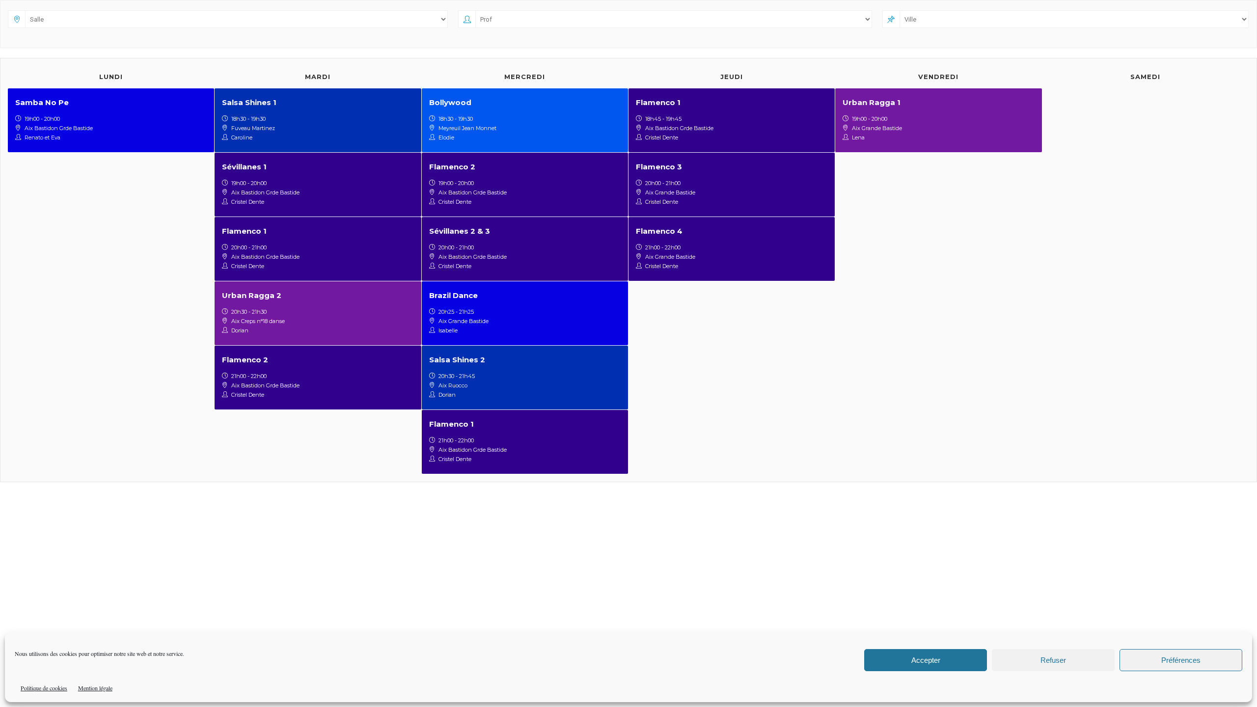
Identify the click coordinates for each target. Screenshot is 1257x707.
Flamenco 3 (659, 166)
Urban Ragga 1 (872, 102)
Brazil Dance (453, 295)
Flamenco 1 (244, 231)
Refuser (1053, 660)
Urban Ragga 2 (251, 295)
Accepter (925, 660)
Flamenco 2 (245, 359)
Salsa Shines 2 (457, 359)
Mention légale (95, 688)
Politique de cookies (44, 688)
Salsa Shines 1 (249, 102)
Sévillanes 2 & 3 (459, 231)
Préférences (1181, 660)
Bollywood (450, 102)
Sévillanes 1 (244, 166)
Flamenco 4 (659, 231)
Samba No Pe (42, 102)
